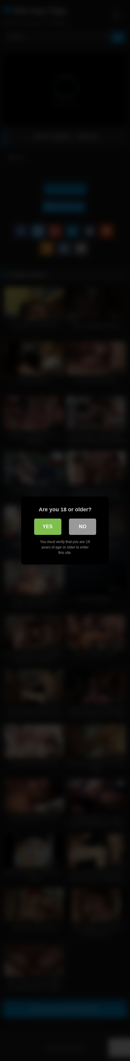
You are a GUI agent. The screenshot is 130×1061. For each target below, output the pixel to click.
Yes (48, 526)
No (82, 526)
